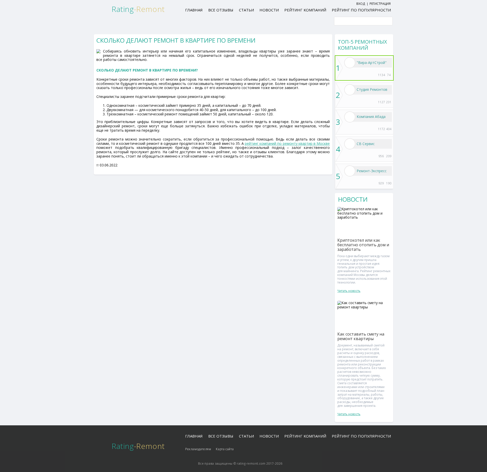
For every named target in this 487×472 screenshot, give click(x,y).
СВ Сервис (366, 143)
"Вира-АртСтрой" (372, 62)
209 (388, 156)
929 (381, 183)
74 (389, 75)
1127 (381, 102)
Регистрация (380, 4)
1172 (381, 129)
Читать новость (348, 291)
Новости (269, 9)
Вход (360, 4)
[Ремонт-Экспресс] (349, 171)
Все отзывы (220, 9)
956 (381, 156)
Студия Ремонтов (372, 89)
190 (388, 183)
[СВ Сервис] (349, 143)
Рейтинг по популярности (361, 9)
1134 (381, 75)
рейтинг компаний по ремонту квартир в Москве (287, 143)
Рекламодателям (198, 449)
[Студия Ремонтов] (349, 89)
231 (388, 102)
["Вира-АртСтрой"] (349, 62)
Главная (194, 9)
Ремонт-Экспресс (372, 170)
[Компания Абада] (349, 117)
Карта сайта (225, 449)
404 (388, 129)
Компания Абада (371, 116)
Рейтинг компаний (305, 9)
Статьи (246, 9)
